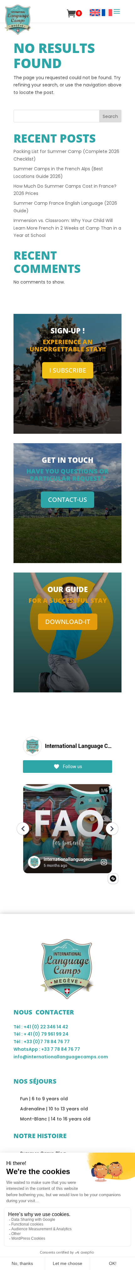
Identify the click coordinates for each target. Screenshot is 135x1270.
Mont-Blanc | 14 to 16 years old (55, 1119)
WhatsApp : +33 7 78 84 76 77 (47, 1049)
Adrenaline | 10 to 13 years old (54, 1109)
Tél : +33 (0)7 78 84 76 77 (42, 1041)
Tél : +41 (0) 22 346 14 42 (41, 1027)
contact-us (67, 499)
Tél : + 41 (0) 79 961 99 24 (41, 1034)
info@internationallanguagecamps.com (61, 1057)
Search (110, 116)
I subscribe (67, 370)
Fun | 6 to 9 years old (44, 1099)
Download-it (67, 621)
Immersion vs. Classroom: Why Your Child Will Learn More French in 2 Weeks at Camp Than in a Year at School (67, 228)
